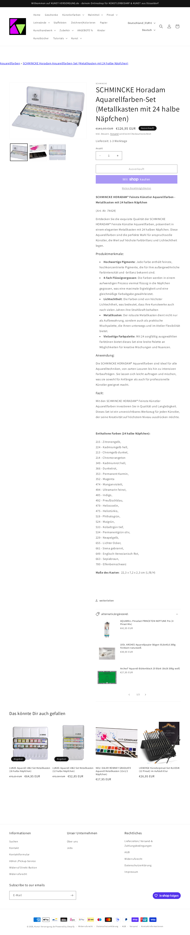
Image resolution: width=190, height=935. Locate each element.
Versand (114, 133)
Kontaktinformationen (152, 926)
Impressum (131, 871)
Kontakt (14, 848)
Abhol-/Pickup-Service (22, 861)
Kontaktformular (19, 854)
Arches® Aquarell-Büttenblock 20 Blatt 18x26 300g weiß (150, 668)
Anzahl (99, 148)
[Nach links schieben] (130, 695)
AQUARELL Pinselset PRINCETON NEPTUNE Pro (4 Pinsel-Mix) (146, 623)
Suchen (13, 841)
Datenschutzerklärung (138, 865)
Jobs (70, 848)
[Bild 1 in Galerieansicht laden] (18, 152)
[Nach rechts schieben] (146, 695)
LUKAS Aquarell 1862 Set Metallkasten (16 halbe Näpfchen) (29, 770)
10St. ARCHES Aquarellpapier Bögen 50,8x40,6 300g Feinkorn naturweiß (148, 646)
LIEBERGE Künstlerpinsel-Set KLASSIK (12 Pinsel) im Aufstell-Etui (159, 770)
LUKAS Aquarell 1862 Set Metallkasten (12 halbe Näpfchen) (73, 770)
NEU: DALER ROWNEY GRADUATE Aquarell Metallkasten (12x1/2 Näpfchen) (113, 771)
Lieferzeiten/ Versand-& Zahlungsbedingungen (139, 843)
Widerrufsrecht (18, 874)
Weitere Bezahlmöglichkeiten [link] (136, 188)
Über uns (72, 841)
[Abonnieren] (72, 895)
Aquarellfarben (10, 63)
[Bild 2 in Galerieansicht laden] (38, 152)
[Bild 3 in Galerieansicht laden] (57, 152)
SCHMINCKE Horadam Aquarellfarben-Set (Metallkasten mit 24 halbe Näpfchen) (75, 63)
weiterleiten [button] (106, 600)
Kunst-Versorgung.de (44, 926)
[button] (73, 15)
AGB (127, 852)
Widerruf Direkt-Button (23, 867)
